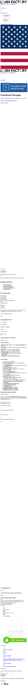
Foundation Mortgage (5, 82)
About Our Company (7, 649)
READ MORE (4, 604)
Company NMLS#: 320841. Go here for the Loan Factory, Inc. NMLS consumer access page (14, 659)
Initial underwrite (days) (6, 405)
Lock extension (4, 324)
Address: (3, 98)
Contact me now (6, 615)
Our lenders (3, 80)
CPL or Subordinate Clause (6, 313)
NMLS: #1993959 (7, 655)
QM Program (3, 295)
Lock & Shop (3, 333)
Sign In (2, 24)
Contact (5, 652)
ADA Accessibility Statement (9, 666)
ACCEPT (9, 604)
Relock (2, 329)
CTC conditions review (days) (7, 410)
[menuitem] (6, 16)
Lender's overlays (4, 394)
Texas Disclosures (7, 663)
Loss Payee (3, 307)
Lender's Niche (4, 340)
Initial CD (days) (4, 414)
